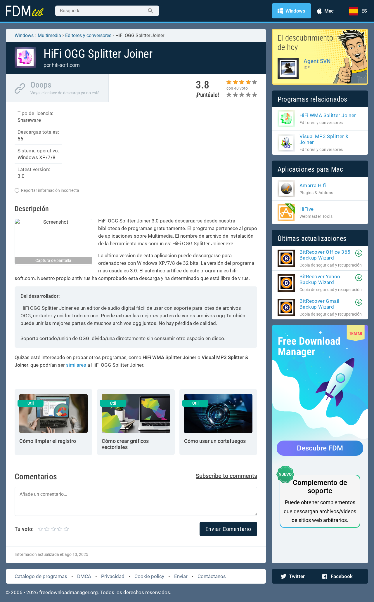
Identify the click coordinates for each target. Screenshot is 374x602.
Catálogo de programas (41, 576)
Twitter (297, 576)
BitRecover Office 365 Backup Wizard (324, 255)
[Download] (358, 253)
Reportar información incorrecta (50, 190)
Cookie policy (149, 576)
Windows (24, 35)
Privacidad (112, 576)
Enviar (181, 576)
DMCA (84, 576)
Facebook (342, 576)
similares (76, 365)
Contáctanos (212, 576)
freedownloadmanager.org (68, 592)
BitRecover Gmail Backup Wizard (319, 304)
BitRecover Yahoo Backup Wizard (319, 279)
